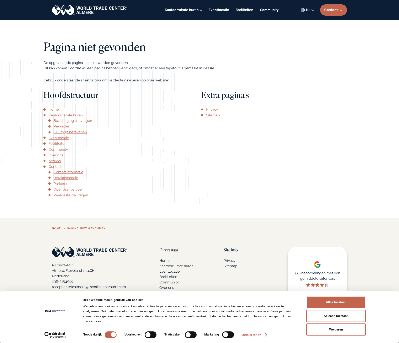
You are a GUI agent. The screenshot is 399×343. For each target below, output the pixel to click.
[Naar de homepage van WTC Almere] (89, 10)
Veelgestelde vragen (71, 195)
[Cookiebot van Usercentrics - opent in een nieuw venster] (55, 335)
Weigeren (336, 329)
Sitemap (213, 115)
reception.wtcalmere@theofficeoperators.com (89, 287)
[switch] (150, 334)
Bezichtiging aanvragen (73, 120)
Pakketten (62, 126)
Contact (55, 167)
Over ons (56, 155)
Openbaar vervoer (68, 189)
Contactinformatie (68, 172)
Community (269, 10)
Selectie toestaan (336, 316)
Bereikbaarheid (66, 178)
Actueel (55, 161)
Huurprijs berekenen (70, 132)
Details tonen (251, 335)
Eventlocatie (219, 10)
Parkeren (61, 184)
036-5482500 (62, 281)
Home (54, 109)
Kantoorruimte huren (182, 10)
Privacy (212, 109)
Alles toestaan (336, 302)
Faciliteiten (244, 10)
